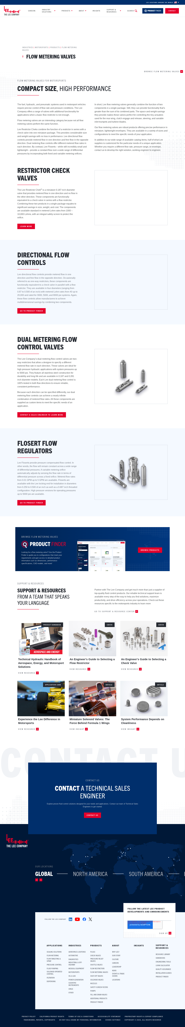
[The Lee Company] (12, 11)
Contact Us (92, 815)
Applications (54, 945)
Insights (96, 11)
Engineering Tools (163, 962)
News (114, 970)
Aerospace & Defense (77, 952)
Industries (27, 47)
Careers (32, 11)
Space (71, 989)
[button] (36, 880)
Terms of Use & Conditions (81, 1016)
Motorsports (41, 47)
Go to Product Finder (31, 311)
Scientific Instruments (74, 984)
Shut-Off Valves (96, 976)
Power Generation (76, 980)
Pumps (93, 991)
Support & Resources (112, 11)
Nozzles (93, 983)
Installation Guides (164, 973)
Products (66, 11)
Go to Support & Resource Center (115, 611)
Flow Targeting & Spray (54, 960)
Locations (116, 980)
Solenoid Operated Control (54, 972)
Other (71, 992)
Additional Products (98, 998)
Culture (115, 959)
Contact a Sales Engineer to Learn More (41, 415)
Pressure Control (54, 964)
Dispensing (51, 981)
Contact (172, 11)
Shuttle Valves (96, 964)
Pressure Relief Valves (96, 960)
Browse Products (150, 550)
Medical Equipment (76, 968)
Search (130, 11)
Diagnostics (73, 959)
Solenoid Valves (96, 980)
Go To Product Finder (31, 502)
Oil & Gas (72, 976)
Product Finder (96, 1002)
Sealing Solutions (54, 952)
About (81, 11)
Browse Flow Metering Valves (162, 71)
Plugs (92, 952)
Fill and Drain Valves (98, 994)
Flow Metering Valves (99, 972)
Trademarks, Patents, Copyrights (39, 1020)
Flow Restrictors (97, 968)
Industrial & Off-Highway (75, 963)
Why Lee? (115, 952)
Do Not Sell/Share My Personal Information (80, 1020)
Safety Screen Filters (99, 987)
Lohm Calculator (163, 965)
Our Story (116, 955)
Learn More (26, 226)
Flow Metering (53, 955)
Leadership (116, 967)
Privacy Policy (29, 1016)
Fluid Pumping (52, 968)
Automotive (73, 955)
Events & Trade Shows (118, 974)
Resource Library (163, 954)
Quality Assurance (163, 969)
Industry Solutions (46, 11)
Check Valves (95, 955)
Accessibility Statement (109, 1016)
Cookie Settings (113, 1020)
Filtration (51, 977)
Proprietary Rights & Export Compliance (144, 1016)
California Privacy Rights (52, 1016)
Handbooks (160, 958)
